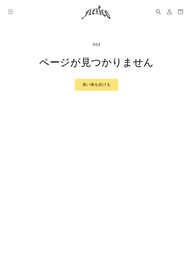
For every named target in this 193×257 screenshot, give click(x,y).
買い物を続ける (96, 84)
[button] (10, 11)
